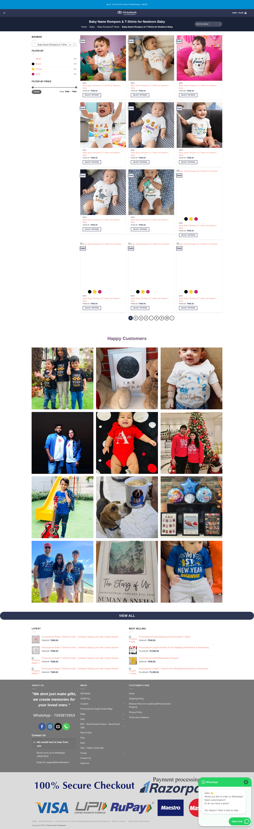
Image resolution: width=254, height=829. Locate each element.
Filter (36, 92)
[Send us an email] (58, 726)
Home (84, 27)
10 (167, 318)
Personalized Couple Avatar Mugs (96, 709)
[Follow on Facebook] (42, 726)
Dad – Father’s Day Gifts (92, 748)
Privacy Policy (135, 712)
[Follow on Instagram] (50, 726)
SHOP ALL (85, 699)
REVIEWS (85, 694)
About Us (84, 763)
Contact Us (85, 758)
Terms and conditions (139, 717)
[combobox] (54, 45)
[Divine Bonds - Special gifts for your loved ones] (127, 13)
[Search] (251, 12)
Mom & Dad (86, 732)
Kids (82, 719)
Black (38, 64)
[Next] (172, 318)
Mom (82, 743)
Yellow (39, 69)
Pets (82, 738)
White (38, 59)
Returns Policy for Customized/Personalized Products (149, 705)
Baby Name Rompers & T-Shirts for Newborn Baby (101, 86)
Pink (38, 74)
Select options (92, 95)
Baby (92, 27)
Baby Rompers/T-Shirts (108, 27)
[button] (4, 13)
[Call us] (66, 726)
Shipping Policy (136, 699)
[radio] (181, 219)
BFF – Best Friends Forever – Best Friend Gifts (100, 726)
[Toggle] (34, 742)
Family (83, 753)
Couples (84, 704)
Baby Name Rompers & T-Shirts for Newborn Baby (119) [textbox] (54, 45)
